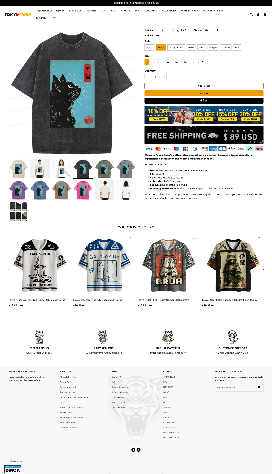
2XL (176, 62)
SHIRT (138, 10)
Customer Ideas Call (69, 427)
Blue (201, 47)
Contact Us (117, 377)
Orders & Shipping (120, 387)
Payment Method (68, 387)
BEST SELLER (75, 10)
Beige (149, 47)
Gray (191, 47)
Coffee (226, 47)
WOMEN (91, 10)
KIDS (112, 10)
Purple (213, 47)
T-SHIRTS (124, 10)
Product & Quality (120, 397)
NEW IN (60, 10)
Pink (237, 47)
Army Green (176, 47)
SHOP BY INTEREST (212, 10)
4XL (195, 62)
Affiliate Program (68, 422)
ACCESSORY (169, 10)
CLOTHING (151, 10)
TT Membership (67, 412)
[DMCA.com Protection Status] (12, 473)
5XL (204, 62)
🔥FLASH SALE (44, 10)
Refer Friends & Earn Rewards (73, 417)
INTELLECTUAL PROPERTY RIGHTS (74, 397)
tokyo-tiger (18, 461)
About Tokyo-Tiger (68, 377)
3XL (185, 62)
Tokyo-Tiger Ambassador (72, 407)
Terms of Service (68, 392)
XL (168, 62)
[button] (251, 14)
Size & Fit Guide (119, 402)
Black (161, 47)
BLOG (62, 402)
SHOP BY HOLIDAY (46, 18)
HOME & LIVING (189, 10)
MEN (102, 10)
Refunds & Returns (120, 392)
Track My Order (119, 407)
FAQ (113, 382)
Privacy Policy (66, 382)
